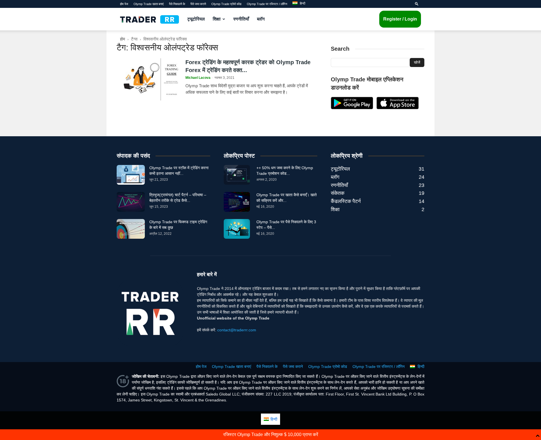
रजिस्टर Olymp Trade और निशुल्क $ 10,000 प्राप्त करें (270, 434)
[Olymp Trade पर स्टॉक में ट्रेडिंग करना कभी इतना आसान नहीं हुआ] (131, 175)
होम (122, 39)
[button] (417, 4)
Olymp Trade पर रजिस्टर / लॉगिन (267, 4)
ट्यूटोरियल (196, 19)
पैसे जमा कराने (198, 4)
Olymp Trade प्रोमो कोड (226, 4)
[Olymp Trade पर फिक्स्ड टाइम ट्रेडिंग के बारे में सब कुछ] (131, 229)
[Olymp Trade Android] (352, 108)
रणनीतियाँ (241, 19)
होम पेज (124, 4)
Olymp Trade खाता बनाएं (149, 4)
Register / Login (400, 19)
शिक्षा (217, 19)
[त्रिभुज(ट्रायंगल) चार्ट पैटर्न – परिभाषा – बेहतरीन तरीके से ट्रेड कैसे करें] (131, 202)
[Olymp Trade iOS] (397, 108)
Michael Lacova (197, 78)
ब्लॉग (261, 19)
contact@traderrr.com (236, 330)
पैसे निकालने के (177, 4)
